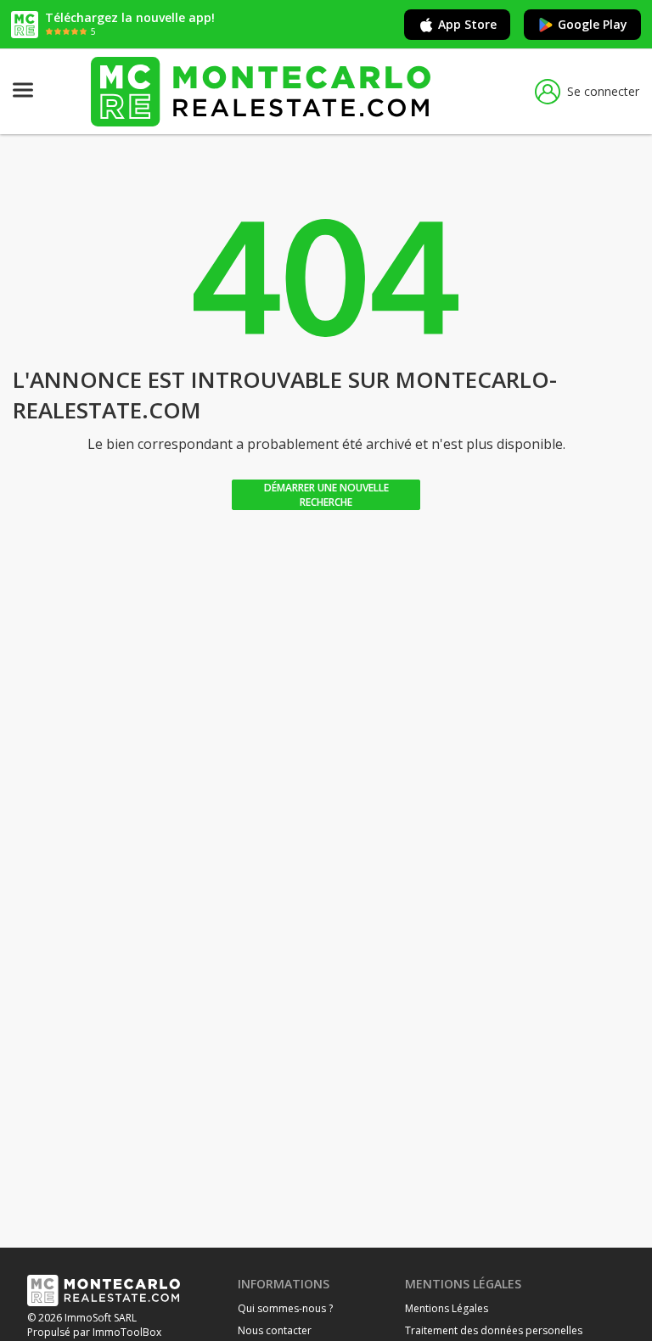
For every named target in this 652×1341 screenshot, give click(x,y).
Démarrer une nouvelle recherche (326, 494)
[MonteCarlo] (260, 91)
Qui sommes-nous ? (285, 1308)
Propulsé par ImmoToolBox (94, 1332)
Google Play (592, 24)
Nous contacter (275, 1330)
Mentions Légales (446, 1308)
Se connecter (603, 91)
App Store (467, 24)
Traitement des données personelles (493, 1330)
